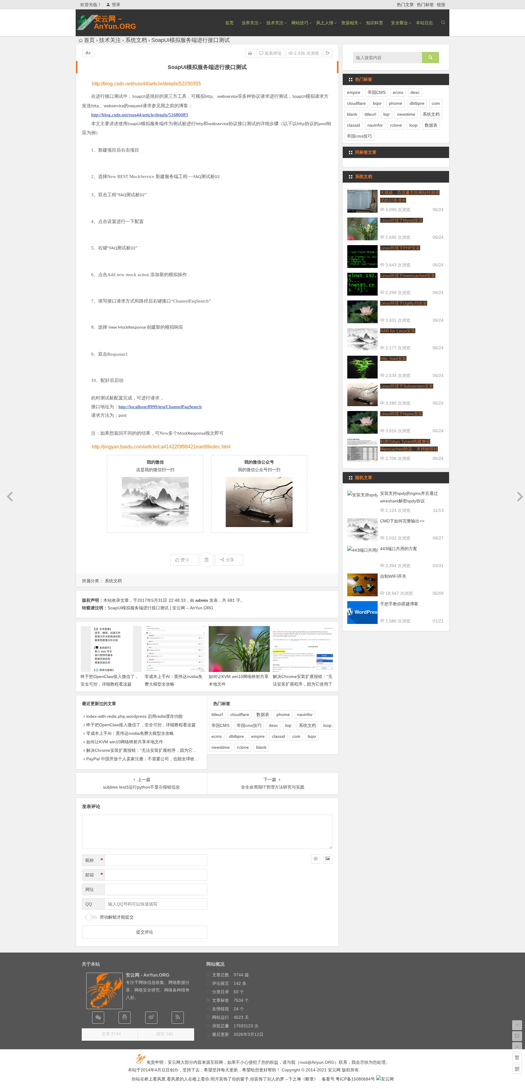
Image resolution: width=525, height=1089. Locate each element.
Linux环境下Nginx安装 (401, 413)
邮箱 (94, 875)
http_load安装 (393, 358)
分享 (230, 559)
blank (261, 747)
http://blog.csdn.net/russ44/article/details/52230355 (146, 83)
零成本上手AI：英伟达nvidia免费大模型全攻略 (130, 733)
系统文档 (136, 40)
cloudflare (239, 714)
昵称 (94, 860)
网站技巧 (299, 22)
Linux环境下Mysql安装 (401, 220)
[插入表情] (315, 859)
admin (201, 600)
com (296, 736)
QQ (88, 904)
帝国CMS (220, 725)
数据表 (262, 714)
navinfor (305, 714)
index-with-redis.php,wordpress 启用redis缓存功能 (134, 716)
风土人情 (324, 22)
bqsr (312, 736)
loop (327, 725)
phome (283, 714)
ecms (216, 736)
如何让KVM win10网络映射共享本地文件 (124, 741)
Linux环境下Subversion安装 (406, 386)
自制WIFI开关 (393, 576)
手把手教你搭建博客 (399, 603)
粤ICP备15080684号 (355, 1079)
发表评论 (272, 53)
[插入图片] (327, 859)
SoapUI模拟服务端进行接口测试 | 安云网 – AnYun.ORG (160, 607)
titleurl (217, 714)
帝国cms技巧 (249, 725)
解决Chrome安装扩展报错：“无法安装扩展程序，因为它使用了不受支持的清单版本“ (302, 684)
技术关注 (274, 22)
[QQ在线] (124, 1018)
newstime (220, 747)
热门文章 (405, 4)
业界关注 (250, 22)
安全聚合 (399, 22)
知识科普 (374, 22)
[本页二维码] (517, 1069)
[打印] (250, 53)
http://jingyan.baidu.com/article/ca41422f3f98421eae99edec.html (161, 446)
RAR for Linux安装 (397, 330)
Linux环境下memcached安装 (407, 275)
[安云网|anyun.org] (385, 1079)
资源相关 (349, 22)
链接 (441, 4)
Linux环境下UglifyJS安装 (403, 303)
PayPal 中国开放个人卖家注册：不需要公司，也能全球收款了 (144, 758)
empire (258, 736)
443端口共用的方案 (398, 548)
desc (273, 725)
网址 (89, 889)
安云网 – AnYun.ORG (115, 22)
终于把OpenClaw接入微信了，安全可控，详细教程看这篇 (141, 724)
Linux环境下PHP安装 (400, 247)
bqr (288, 725)
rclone (243, 747)
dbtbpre (236, 736)
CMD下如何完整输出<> (402, 521)
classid (278, 736)
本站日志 (424, 22)
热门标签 (425, 4)
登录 (116, 4)
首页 (229, 22)
